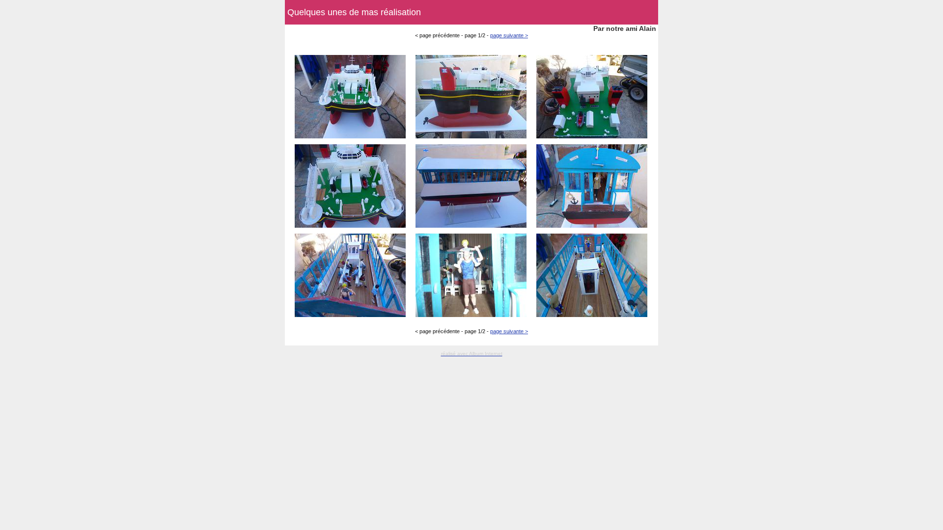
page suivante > (509, 35)
